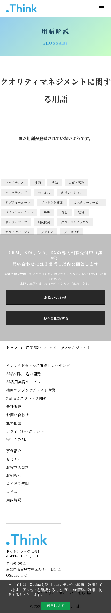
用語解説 (33, 347)
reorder (102, 8)
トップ (12, 347)
